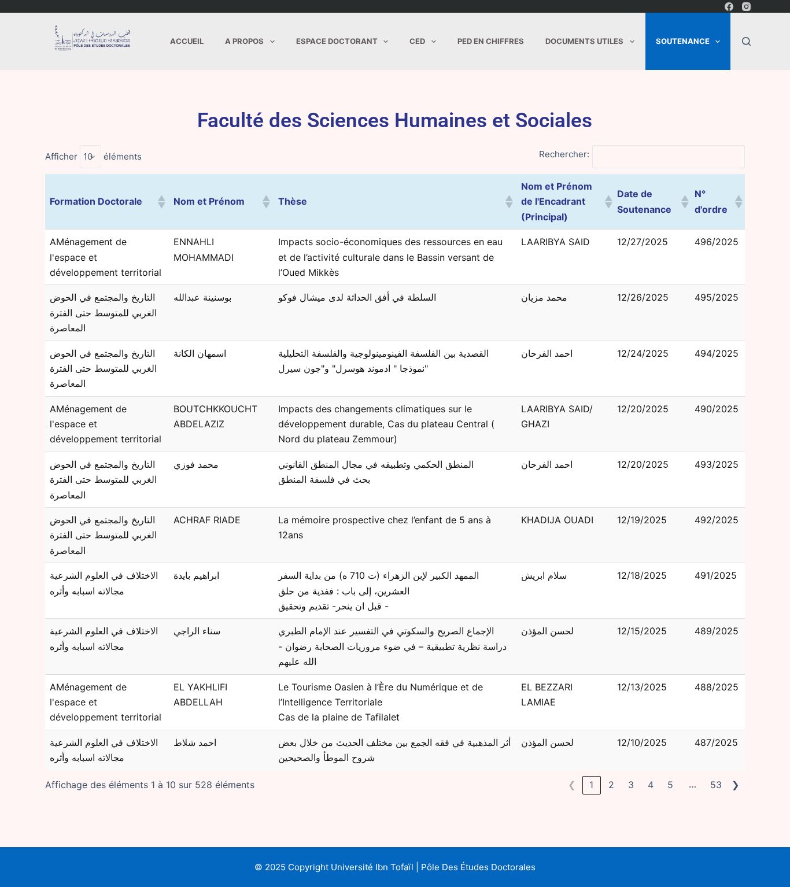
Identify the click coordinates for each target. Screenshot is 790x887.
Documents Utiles (584, 41)
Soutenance (683, 41)
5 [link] (670, 784)
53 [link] (716, 784)
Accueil (187, 41)
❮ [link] (571, 784)
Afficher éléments (93, 156)
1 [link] (591, 784)
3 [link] (631, 784)
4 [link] (651, 784)
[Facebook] (729, 6)
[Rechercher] (746, 41)
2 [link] (611, 784)
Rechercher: (564, 154)
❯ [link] (735, 784)
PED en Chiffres (490, 41)
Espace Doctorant (337, 41)
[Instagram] (746, 6)
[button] (160, 202)
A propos (244, 41)
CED (417, 41)
